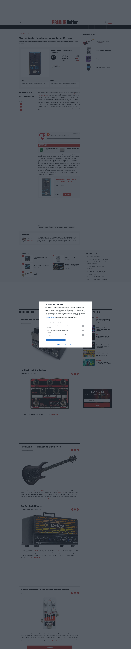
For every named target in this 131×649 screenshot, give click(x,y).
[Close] (89, 304)
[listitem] (65, 323)
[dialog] (65, 324)
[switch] (82, 326)
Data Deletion (58, 344)
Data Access (65, 344)
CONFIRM (55, 339)
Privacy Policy (73, 344)
